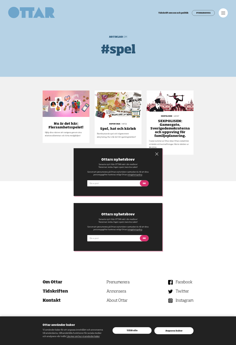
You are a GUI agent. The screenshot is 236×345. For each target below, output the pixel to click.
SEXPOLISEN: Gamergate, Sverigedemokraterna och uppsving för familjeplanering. (170, 129)
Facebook (184, 282)
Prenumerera (203, 13)
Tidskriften (55, 291)
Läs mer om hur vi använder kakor (83, 336)
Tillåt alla (132, 331)
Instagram (185, 301)
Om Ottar (52, 282)
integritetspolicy (135, 230)
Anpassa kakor (173, 331)
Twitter (182, 291)
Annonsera (116, 291)
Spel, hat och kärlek (118, 128)
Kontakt (52, 301)
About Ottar (117, 301)
